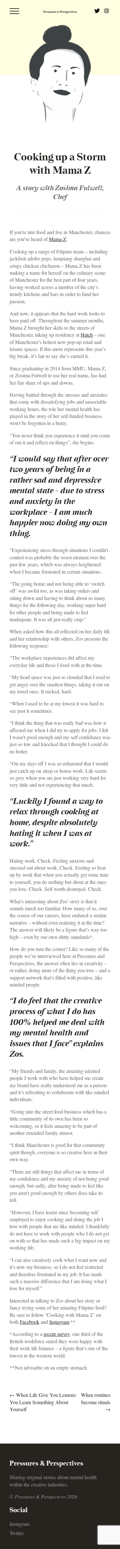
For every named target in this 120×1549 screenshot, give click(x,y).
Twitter (17, 1533)
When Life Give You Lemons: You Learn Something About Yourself (43, 1401)
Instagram (19, 1523)
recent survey (57, 1333)
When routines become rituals (95, 1401)
